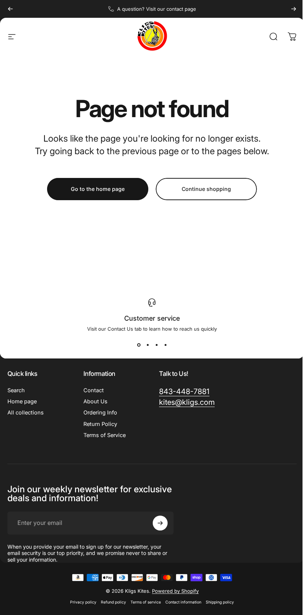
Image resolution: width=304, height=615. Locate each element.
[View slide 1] (138, 345)
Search (16, 390)
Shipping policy (220, 602)
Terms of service (145, 602)
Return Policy (100, 424)
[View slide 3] (156, 345)
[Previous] (10, 9)
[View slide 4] (165, 345)
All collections (25, 412)
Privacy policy (83, 602)
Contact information (183, 602)
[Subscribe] (160, 523)
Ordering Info (100, 412)
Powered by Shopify (175, 591)
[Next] (293, 9)
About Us (95, 401)
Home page (22, 401)
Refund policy (113, 602)
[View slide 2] (147, 345)
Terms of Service (104, 435)
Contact (93, 390)
